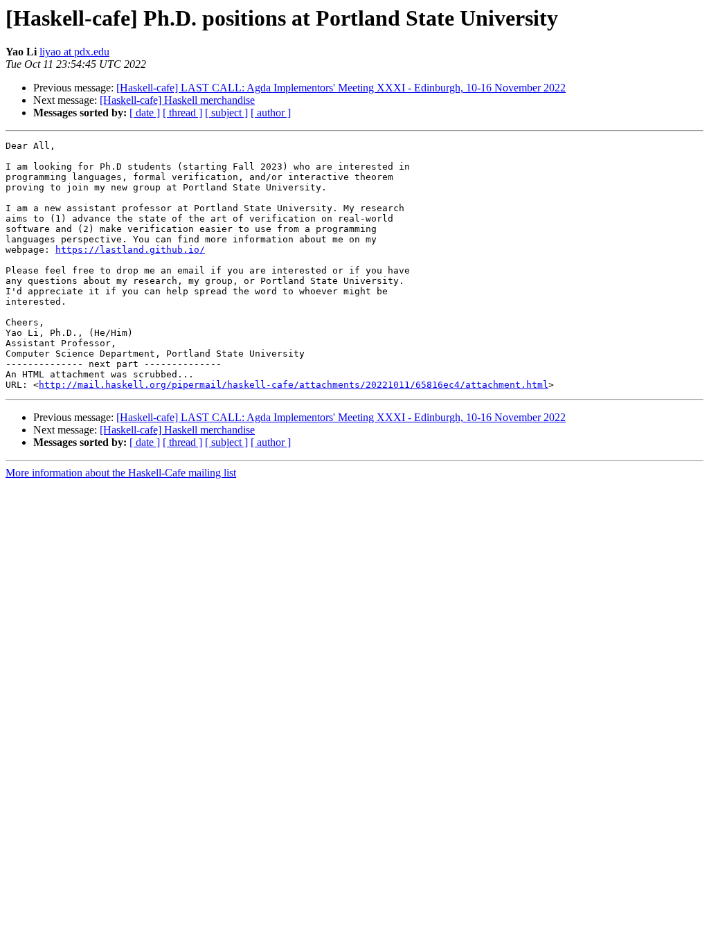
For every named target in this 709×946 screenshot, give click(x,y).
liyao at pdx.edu (74, 51)
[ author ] (271, 112)
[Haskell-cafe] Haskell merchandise (177, 100)
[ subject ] (226, 112)
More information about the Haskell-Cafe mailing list (121, 473)
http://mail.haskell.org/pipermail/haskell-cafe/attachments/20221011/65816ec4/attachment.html (293, 385)
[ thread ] (182, 112)
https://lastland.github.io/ (130, 249)
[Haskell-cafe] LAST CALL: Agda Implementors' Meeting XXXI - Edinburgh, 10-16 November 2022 (341, 87)
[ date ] (144, 112)
